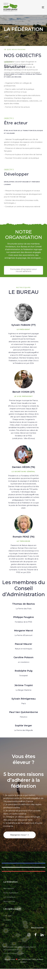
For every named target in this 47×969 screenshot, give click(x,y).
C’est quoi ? (8, 916)
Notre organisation (10, 893)
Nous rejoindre (9, 901)
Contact (21, 953)
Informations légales (10, 953)
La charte (7, 920)
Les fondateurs (9, 897)
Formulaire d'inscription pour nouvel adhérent (23, 270)
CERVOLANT (26, 959)
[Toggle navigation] (37, 7)
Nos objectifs (8, 888)
